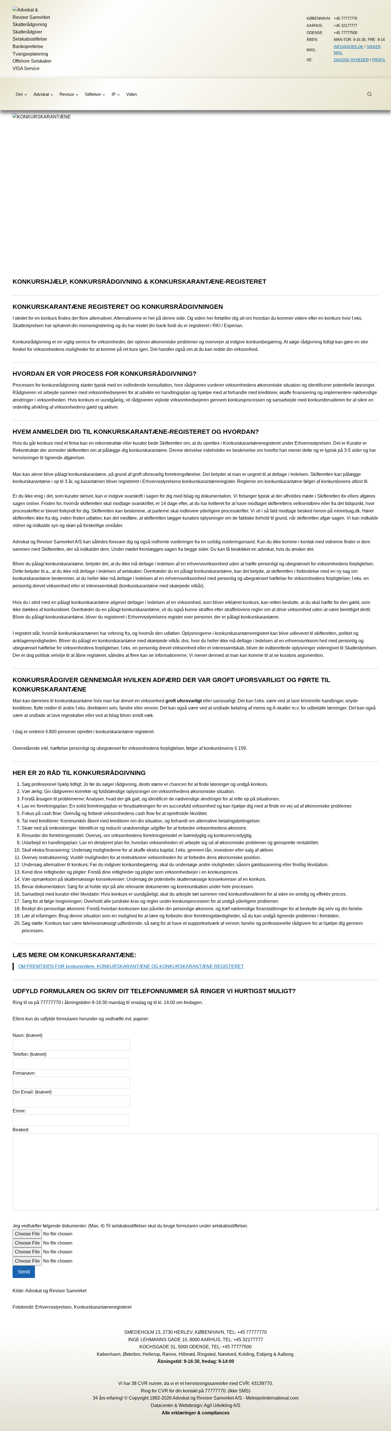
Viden (131, 94)
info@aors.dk (348, 47)
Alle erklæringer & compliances (196, 1412)
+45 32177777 (248, 1339)
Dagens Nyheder (351, 60)
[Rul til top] (378, 1422)
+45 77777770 (252, 1332)
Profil (379, 60)
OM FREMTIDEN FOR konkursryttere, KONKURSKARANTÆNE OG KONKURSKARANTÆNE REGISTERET (131, 966)
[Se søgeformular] (372, 94)
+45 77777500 (237, 1346)
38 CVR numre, (147, 1383)
